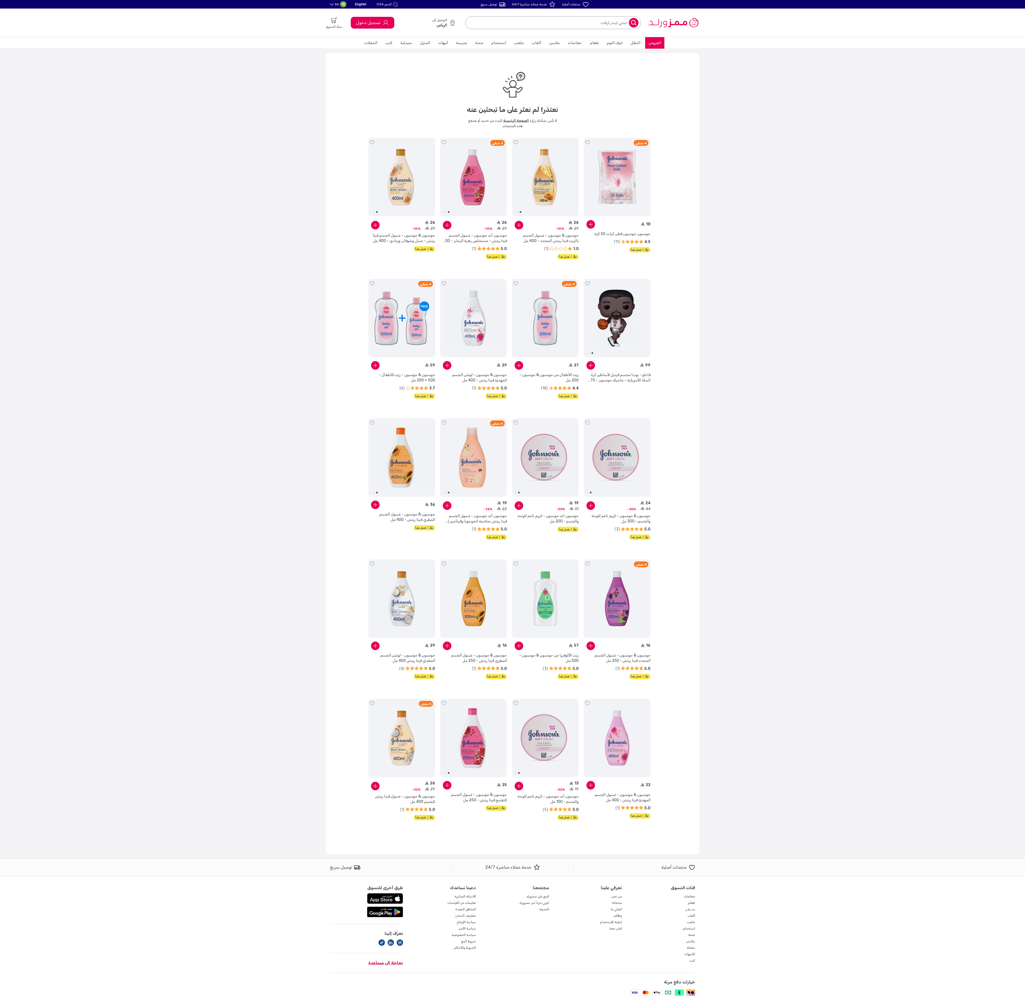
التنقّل (635, 43)
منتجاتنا (617, 903)
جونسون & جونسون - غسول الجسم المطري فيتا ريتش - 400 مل (407, 517)
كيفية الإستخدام (611, 922)
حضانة (691, 948)
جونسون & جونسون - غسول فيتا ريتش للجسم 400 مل (405, 799)
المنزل (425, 43)
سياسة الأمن (467, 928)
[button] (388, 4)
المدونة (544, 909)
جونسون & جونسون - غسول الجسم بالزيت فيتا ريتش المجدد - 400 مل (551, 238)
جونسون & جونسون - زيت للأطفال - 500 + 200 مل (407, 377)
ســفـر (690, 909)
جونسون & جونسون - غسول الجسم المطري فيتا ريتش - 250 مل (479, 658)
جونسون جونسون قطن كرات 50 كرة (622, 234)
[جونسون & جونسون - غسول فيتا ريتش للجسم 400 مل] (401, 738)
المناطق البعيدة (465, 909)
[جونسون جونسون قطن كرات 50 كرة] (617, 177)
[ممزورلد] (673, 22)
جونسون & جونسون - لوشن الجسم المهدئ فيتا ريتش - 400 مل (479, 377)
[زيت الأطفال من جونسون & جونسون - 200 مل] (545, 318)
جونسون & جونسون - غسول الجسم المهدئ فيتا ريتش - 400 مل (623, 797)
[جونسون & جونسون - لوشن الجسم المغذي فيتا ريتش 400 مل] (401, 599)
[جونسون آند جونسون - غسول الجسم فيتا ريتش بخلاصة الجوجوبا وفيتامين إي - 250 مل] (473, 458)
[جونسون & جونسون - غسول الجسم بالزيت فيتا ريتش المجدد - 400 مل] (545, 177)
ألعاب (536, 43)
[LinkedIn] (391, 942)
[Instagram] (400, 942)
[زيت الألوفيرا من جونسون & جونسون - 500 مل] (545, 599)
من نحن (616, 896)
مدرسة (461, 43)
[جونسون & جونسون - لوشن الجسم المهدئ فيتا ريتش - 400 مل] (473, 318)
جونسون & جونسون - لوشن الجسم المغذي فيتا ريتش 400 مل (407, 658)
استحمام (498, 43)
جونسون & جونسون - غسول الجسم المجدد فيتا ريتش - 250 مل (623, 658)
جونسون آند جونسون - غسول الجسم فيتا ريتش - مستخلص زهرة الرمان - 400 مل (475, 238)
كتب (388, 43)
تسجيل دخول (368, 22)
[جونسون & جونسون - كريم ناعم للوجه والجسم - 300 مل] (617, 458)
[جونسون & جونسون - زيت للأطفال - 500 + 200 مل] (401, 318)
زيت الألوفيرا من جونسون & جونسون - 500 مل (549, 658)
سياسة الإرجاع (466, 922)
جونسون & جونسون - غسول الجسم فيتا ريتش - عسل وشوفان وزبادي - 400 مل (404, 238)
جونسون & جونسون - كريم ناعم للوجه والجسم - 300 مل (621, 519)
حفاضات (575, 43)
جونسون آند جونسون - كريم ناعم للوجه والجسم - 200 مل (548, 519)
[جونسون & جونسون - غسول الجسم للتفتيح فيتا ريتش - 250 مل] (473, 738)
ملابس (554, 43)
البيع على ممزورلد (537, 896)
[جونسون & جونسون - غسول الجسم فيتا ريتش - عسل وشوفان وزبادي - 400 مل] (401, 177)
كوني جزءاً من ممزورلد (534, 903)
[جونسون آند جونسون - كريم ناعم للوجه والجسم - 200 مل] (545, 458)
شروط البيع (468, 941)
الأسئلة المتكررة (465, 896)
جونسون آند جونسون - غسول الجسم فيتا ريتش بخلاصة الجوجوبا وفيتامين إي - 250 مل (475, 519)
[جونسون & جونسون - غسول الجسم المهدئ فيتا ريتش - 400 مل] (617, 738)
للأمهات (689, 954)
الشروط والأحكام (465, 948)
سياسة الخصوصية (464, 935)
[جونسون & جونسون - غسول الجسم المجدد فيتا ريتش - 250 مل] (617, 599)
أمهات (443, 43)
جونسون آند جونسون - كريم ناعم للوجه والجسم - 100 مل (548, 799)
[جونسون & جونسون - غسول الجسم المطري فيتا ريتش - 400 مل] (401, 458)
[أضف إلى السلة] (590, 224)
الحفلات (370, 43)
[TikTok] (382, 942)
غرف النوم (614, 43)
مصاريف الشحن (465, 915)
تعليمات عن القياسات (461, 903)
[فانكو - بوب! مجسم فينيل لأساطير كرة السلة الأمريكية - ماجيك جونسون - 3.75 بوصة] (617, 318)
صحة (479, 43)
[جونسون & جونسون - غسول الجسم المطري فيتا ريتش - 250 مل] (473, 599)
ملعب (519, 43)
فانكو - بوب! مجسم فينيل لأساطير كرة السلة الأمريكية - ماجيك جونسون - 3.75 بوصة (619, 378)
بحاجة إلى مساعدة (385, 962)
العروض (654, 43)
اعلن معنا (615, 928)
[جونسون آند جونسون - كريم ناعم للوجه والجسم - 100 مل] (545, 738)
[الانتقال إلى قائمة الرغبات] (587, 142)
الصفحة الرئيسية (516, 121)
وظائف (617, 915)
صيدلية (406, 43)
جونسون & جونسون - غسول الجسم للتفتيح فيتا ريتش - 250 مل (479, 797)
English (360, 4)
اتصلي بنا (616, 909)
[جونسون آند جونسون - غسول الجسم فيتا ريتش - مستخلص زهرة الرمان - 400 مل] (473, 177)
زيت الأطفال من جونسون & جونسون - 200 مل (549, 377)
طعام (594, 43)
